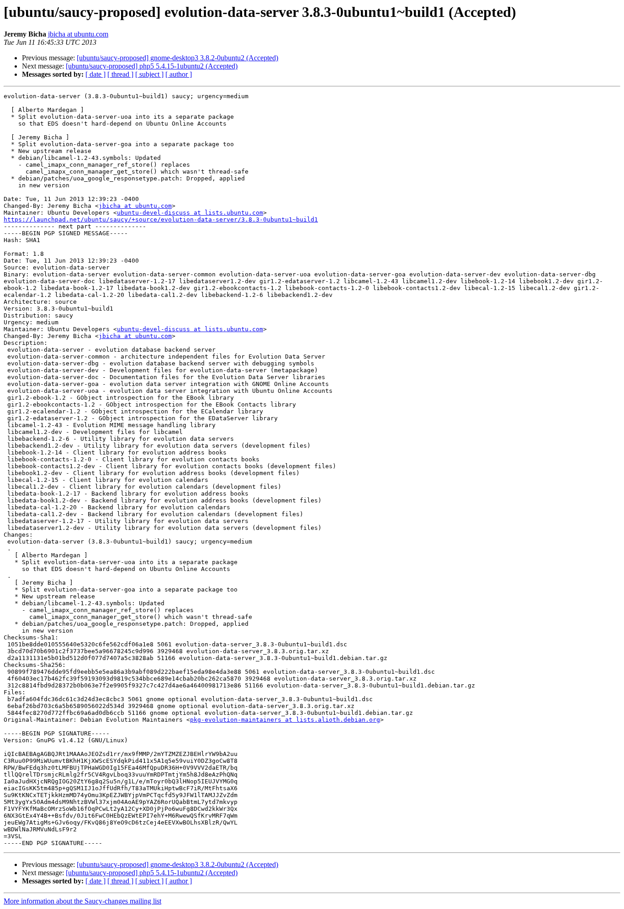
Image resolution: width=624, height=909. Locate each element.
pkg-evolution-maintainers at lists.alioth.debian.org (285, 719)
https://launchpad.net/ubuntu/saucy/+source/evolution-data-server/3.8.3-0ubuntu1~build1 (161, 219)
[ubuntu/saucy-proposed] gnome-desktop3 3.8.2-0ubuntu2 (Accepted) (177, 58)
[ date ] (95, 74)
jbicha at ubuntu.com (78, 34)
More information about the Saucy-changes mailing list (82, 901)
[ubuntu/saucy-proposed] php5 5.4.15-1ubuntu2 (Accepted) (152, 66)
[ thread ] (120, 74)
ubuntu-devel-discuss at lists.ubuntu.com (190, 212)
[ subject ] (149, 74)
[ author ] (178, 74)
